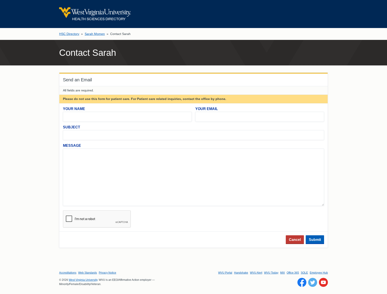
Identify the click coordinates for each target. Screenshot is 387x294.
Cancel (295, 240)
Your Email (206, 109)
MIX (282, 272)
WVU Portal (225, 272)
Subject (71, 127)
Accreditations (67, 272)
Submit (315, 240)
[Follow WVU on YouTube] (323, 282)
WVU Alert (256, 272)
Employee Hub (319, 272)
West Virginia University (83, 279)
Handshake (241, 272)
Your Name (74, 109)
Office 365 (293, 272)
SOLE (304, 272)
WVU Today (271, 272)
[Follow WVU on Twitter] (312, 282)
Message (72, 145)
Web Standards (87, 272)
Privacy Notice (107, 272)
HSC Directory (69, 34)
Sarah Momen (95, 34)
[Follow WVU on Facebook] (301, 282)
